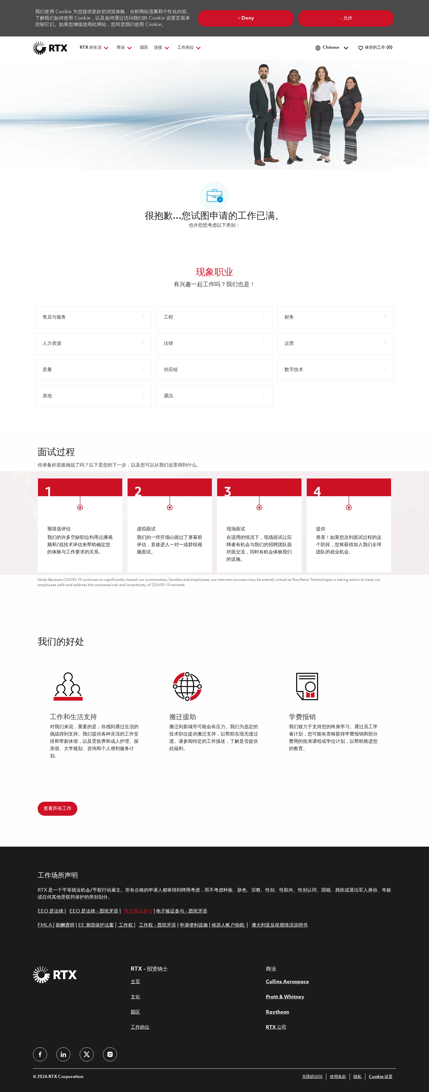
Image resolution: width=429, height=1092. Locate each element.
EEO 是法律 (50, 911)
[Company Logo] (50, 48)
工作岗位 (140, 1027)
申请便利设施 (194, 925)
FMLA (45, 925)
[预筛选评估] (80, 525)
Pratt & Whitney (285, 997)
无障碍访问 (312, 1077)
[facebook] (40, 1054)
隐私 (357, 1077)
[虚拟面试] (170, 525)
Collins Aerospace (287, 981)
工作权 (126, 925)
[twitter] (87, 1054)
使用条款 (338, 1077)
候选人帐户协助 (228, 925)
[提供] (349, 525)
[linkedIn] (63, 1054)
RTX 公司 (276, 1027)
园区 (144, 48)
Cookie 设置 (381, 1077)
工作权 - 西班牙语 (157, 925)
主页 (135, 981)
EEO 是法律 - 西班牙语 (93, 911)
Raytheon (277, 1012)
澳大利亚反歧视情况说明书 (280, 925)
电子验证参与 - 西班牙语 (181, 911)
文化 (135, 997)
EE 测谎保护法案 (96, 925)
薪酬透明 (65, 925)
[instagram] (110, 1054)
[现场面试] (259, 525)
